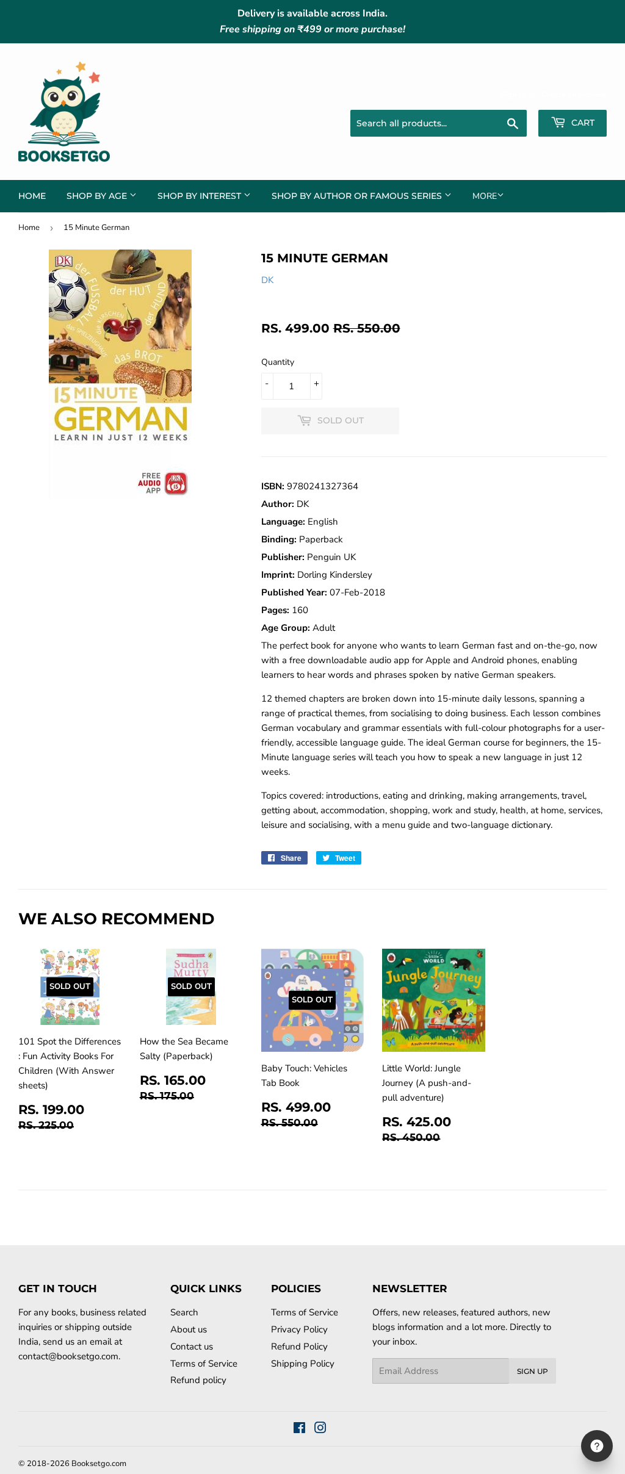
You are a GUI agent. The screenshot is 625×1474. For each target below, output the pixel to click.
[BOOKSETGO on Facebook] (299, 1429)
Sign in (512, 94)
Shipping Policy (302, 1363)
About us (188, 1329)
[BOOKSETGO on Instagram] (320, 1429)
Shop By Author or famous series (358, 195)
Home (32, 195)
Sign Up (532, 1371)
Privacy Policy (299, 1329)
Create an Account (574, 94)
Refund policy (198, 1380)
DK (267, 280)
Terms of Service (203, 1363)
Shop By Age (98, 195)
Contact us (191, 1346)
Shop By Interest (200, 195)
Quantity (277, 362)
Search (184, 1312)
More (484, 196)
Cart (581, 122)
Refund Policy (299, 1346)
